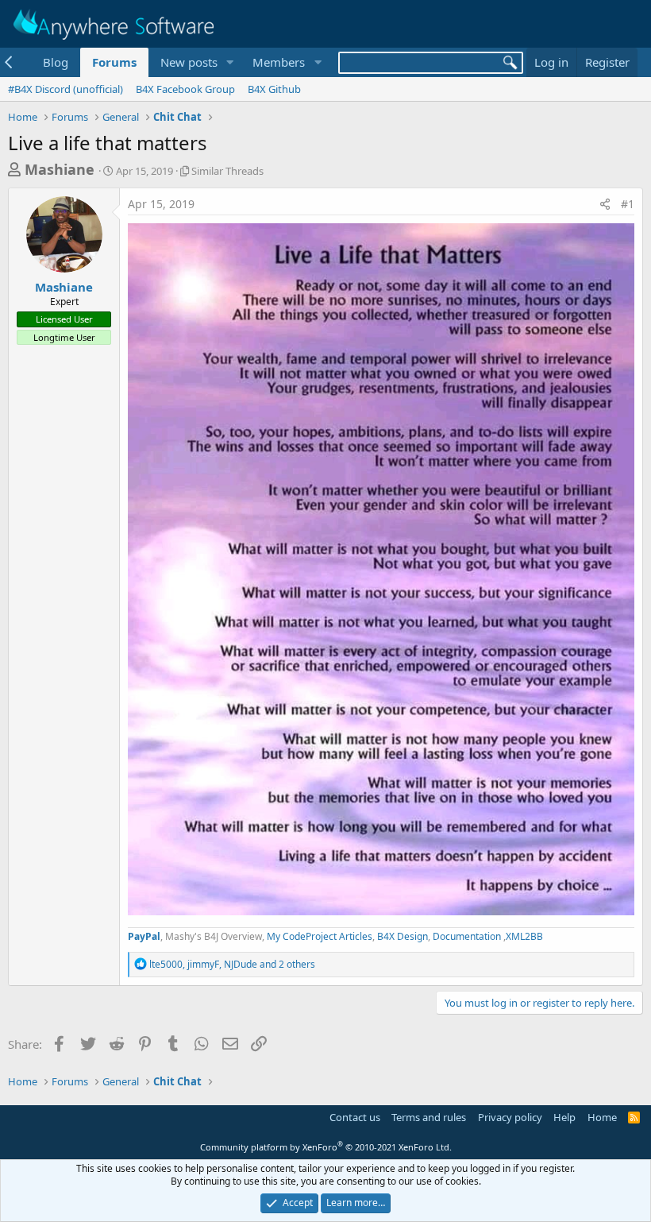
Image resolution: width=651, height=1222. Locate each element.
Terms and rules (428, 1117)
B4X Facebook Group (185, 89)
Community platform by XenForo (326, 1147)
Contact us (354, 1117)
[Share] (605, 204)
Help (564, 1117)
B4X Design (402, 936)
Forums (114, 62)
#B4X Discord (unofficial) (65, 89)
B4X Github (274, 89)
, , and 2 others (232, 964)
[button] (229, 62)
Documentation (468, 936)
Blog (55, 62)
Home (602, 1117)
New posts (189, 62)
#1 (627, 203)
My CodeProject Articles (319, 936)
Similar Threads (227, 171)
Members (278, 62)
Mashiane (59, 169)
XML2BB (524, 936)
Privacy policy (510, 1117)
